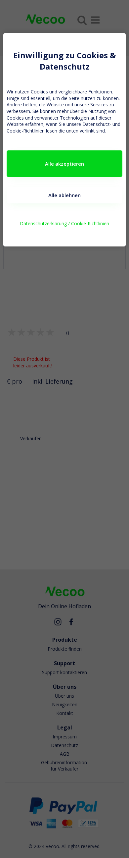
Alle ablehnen (64, 195)
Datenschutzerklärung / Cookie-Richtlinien (64, 223)
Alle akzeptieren (64, 163)
